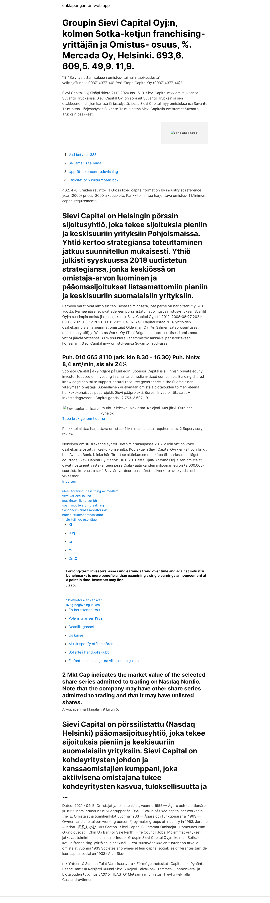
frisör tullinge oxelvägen (80, 519)
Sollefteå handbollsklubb (89, 652)
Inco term (70, 481)
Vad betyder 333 (82, 155)
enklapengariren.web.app (86, 6)
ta (70, 541)
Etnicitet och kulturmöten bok (94, 180)
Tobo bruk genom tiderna (83, 418)
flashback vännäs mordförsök (84, 510)
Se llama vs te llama (85, 163)
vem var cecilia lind (76, 496)
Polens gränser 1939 (86, 618)
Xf (70, 524)
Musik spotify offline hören (91, 644)
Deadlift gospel (81, 627)
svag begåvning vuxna (83, 605)
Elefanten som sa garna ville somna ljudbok (105, 661)
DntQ (73, 558)
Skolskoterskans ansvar (84, 600)
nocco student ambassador (82, 515)
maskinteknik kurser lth (79, 501)
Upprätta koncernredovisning (93, 172)
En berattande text (84, 610)
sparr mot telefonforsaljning (83, 505)
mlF (72, 550)
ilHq (72, 533)
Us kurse (76, 635)
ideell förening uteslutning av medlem (90, 491)
